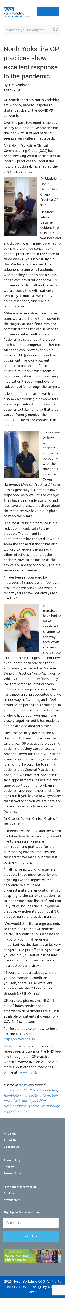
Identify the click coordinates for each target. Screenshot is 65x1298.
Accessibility (12, 1160)
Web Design (32, 1287)
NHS (17, 1101)
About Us (10, 1140)
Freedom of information (20, 1187)
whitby (22, 1111)
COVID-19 (30, 1090)
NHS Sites (10, 1134)
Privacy (9, 1167)
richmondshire (15, 1106)
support (10, 1111)
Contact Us (11, 1147)
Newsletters (12, 1200)
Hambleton (12, 1096)
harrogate (30, 1096)
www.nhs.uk (27, 1073)
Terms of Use (12, 1173)
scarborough (50, 1106)
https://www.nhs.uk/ (19, 1039)
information (48, 1096)
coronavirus (13, 1090)
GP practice (48, 1090)
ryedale (33, 1106)
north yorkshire (34, 1101)
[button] (31, 1236)
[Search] (56, 30)
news (23, 1085)
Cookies (9, 1193)
